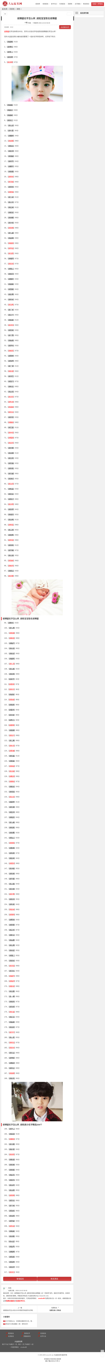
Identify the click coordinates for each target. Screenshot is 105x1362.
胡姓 (18, 9)
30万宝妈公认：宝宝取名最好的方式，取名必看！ (22, 1321)
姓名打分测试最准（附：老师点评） (17, 1324)
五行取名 (77, 4)
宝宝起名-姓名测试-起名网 (52, 1359)
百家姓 (70, 4)
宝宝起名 (45, 4)
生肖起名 (62, 4)
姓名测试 (86, 4)
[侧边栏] (69, 13)
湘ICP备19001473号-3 (52, 1361)
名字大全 (54, 4)
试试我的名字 (65, 27)
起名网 (4, 9)
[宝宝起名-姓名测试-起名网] (12, 5)
